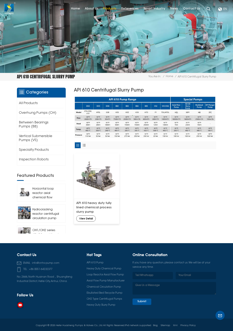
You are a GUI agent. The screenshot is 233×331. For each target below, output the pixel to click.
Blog (155, 325)
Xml (175, 325)
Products (109, 8)
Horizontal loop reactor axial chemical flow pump (43, 193)
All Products (28, 103)
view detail (86, 218)
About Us (91, 8)
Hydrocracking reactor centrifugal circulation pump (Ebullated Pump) (45, 214)
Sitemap (165, 325)
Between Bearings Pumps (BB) (33, 124)
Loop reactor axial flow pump (105, 275)
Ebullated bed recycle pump (104, 293)
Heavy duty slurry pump (101, 305)
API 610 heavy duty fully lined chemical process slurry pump (94, 207)
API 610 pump (95, 263)
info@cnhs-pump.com (45, 263)
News (174, 8)
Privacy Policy (188, 325)
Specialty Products (34, 150)
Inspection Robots (34, 159)
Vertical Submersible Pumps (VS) (35, 138)
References (130, 8)
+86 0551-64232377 (40, 269)
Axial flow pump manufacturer (106, 281)
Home (75, 8)
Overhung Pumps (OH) (37, 113)
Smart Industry (154, 8)
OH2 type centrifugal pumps (104, 299)
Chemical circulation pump (104, 287)
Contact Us (191, 8)
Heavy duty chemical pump (104, 269)
